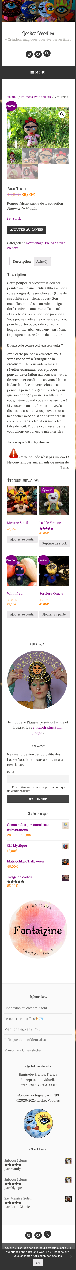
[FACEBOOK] (38, 1235)
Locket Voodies (38, 33)
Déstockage (34, 243)
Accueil (12, 97)
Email (11, 772)
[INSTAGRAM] (29, 1235)
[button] (47, 53)
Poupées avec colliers (36, 97)
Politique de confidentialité (25, 1040)
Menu (40, 72)
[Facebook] (38, 54)
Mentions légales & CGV (22, 1029)
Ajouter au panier (26, 229)
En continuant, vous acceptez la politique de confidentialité (36, 789)
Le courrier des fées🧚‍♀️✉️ (23, 1019)
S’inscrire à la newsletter (23, 1050)
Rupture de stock (54, 543)
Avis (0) (41, 261)
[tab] (21, 261)
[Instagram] (29, 54)
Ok (38, 1263)
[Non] (71, 1256)
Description (22, 261)
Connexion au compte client (25, 1008)
